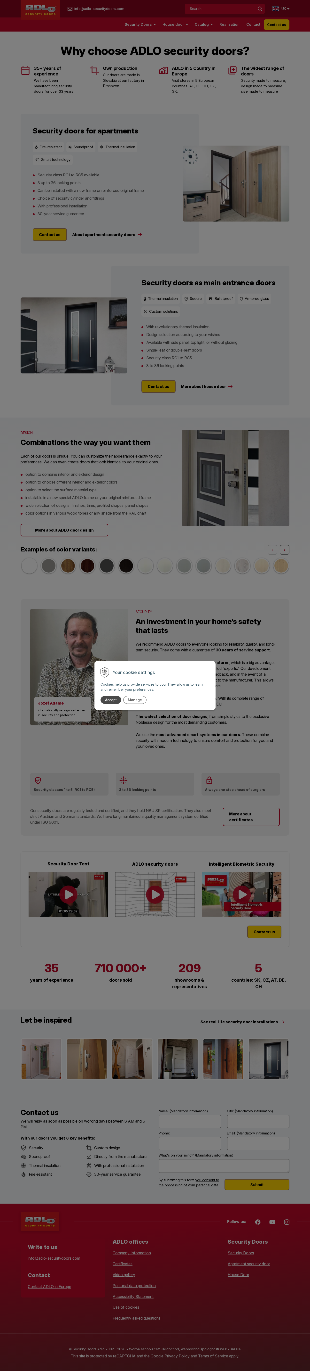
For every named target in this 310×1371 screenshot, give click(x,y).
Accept (111, 700)
